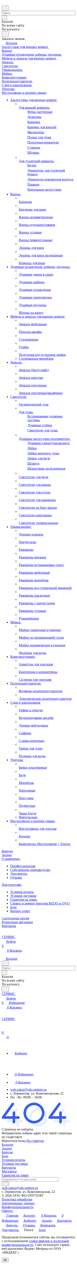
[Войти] (4, 1028)
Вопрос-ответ (20, 911)
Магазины (9, 1171)
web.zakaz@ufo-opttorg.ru (28, 1089)
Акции (7, 1148)
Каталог (7, 1144)
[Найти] (5, 34)
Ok (5, 1260)
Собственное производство (30, 870)
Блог (13, 907)
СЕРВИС (8, 937)
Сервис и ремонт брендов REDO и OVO (40, 903)
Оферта (7, 1211)
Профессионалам (22, 866)
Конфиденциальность (17, 1207)
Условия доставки (23, 896)
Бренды (7, 1152)
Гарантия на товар (23, 899)
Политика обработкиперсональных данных (18, 1201)
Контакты (9, 1167)
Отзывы (16, 877)
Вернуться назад (14, 1141)
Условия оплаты (22, 892)
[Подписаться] (5, 1184)
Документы (18, 873)
